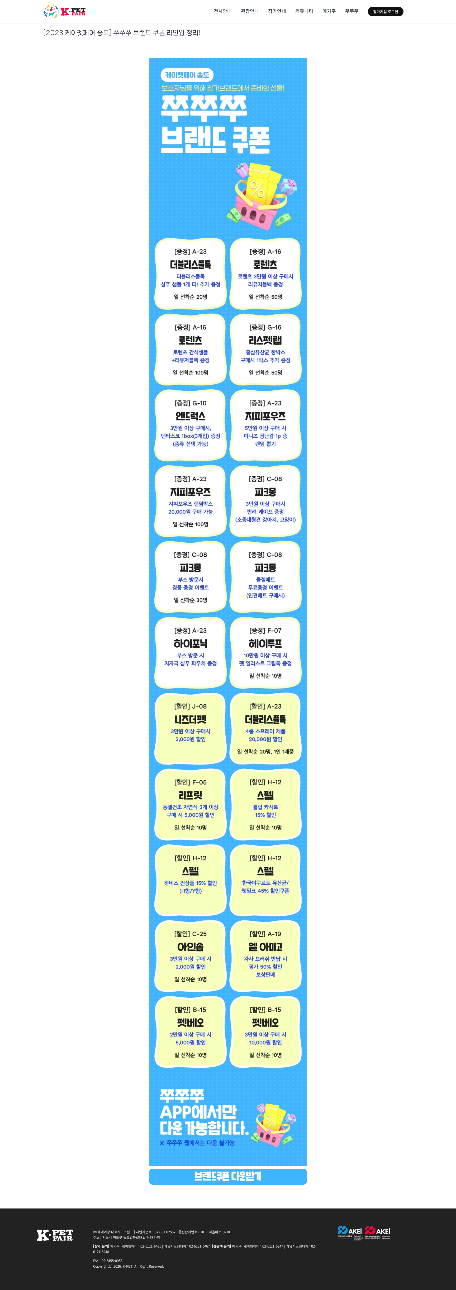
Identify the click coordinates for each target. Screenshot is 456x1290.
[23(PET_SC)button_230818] (228, 1170)
